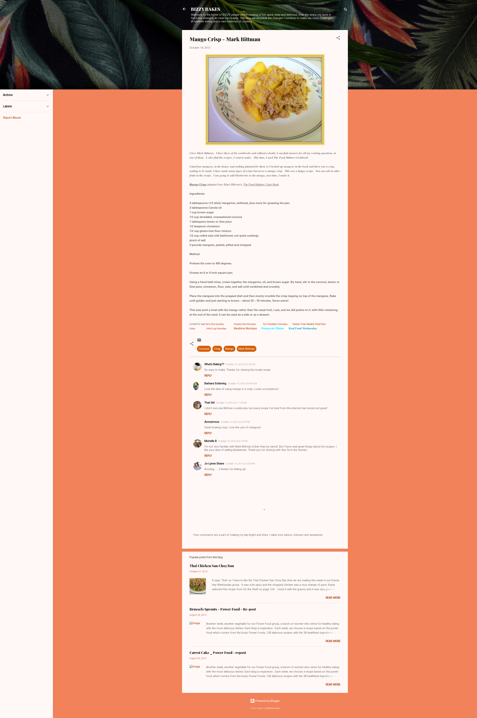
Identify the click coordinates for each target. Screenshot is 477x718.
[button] (338, 38)
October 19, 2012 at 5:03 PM (240, 463)
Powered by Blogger (267, 701)
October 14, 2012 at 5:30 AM (240, 364)
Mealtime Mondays (245, 328)
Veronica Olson (273, 708)
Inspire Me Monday (245, 324)
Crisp (217, 348)
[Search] (345, 10)
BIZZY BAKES (205, 9)
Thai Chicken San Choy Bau (211, 566)
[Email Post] (199, 341)
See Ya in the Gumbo (212, 324)
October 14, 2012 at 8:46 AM (242, 383)
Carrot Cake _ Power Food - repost (217, 652)
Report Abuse (12, 117)
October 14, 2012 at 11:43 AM (231, 402)
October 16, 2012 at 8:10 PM (232, 441)
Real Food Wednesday (303, 328)
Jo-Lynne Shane (214, 463)
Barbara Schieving (215, 383)
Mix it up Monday (216, 328)
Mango (229, 348)
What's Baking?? (214, 364)
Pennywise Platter (272, 328)
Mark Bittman (246, 348)
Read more (333, 597)
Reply (208, 375)
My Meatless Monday (275, 324)
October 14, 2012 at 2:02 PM (235, 421)
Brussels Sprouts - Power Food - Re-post (222, 609)
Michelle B (210, 441)
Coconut (204, 348)
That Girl (209, 402)
